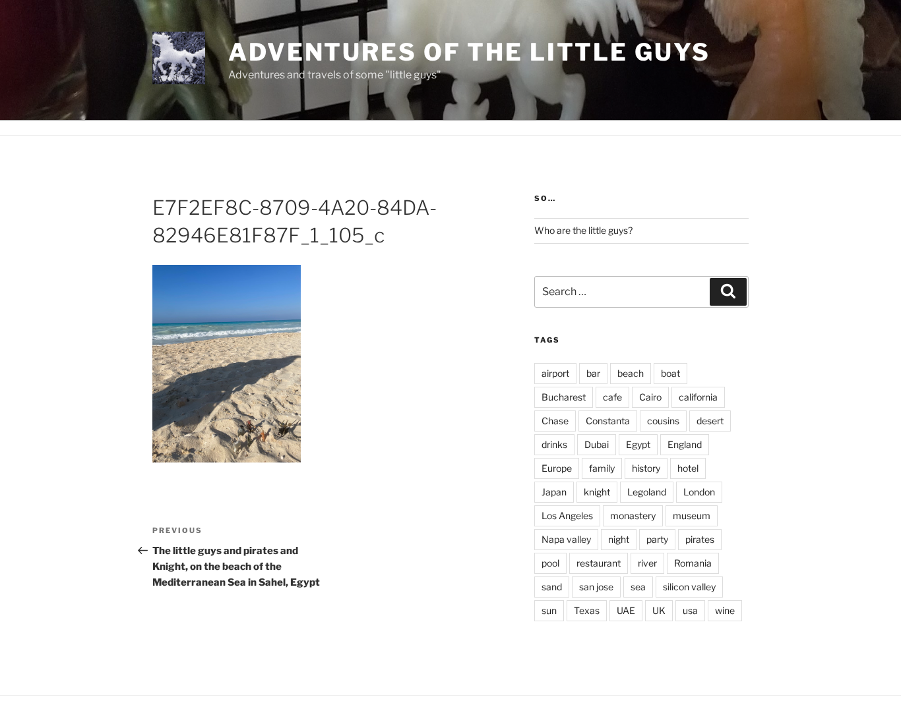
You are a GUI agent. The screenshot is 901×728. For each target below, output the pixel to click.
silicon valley (689, 586)
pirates (699, 539)
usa (690, 610)
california (698, 397)
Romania (693, 563)
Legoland (646, 491)
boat (670, 373)
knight (597, 491)
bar (593, 373)
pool (550, 563)
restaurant (598, 563)
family (602, 468)
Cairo (650, 397)
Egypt (638, 444)
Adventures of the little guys (469, 52)
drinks (554, 444)
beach (630, 373)
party (657, 539)
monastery (633, 515)
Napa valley (566, 539)
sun (549, 610)
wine (725, 610)
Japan (554, 491)
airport (555, 373)
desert (710, 420)
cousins (663, 420)
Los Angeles (567, 515)
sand (552, 586)
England (685, 444)
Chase (555, 420)
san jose (596, 586)
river (647, 563)
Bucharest (564, 397)
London (699, 491)
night (618, 539)
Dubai (596, 444)
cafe (612, 397)
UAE (626, 610)
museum (691, 515)
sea (638, 586)
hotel (688, 468)
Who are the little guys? (583, 230)
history (646, 468)
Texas (587, 610)
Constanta (608, 420)
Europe (557, 468)
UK (659, 610)
